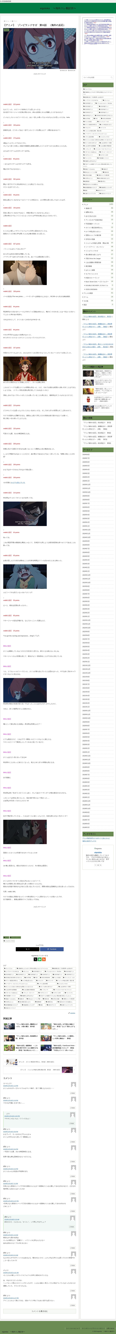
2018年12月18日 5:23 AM (11, 1219)
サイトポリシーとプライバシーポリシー (93, 1328)
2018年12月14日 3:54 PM (10, 1149)
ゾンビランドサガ (16, 937)
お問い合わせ (110, 1328)
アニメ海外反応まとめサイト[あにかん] (96, 838)
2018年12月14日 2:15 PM (10, 1100)
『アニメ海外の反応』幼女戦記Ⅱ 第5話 (96, 443)
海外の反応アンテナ (89, 841)
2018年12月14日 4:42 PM (10, 1169)
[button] (111, 77)
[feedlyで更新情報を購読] (40, 959)
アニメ (7, 937)
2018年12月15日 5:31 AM (10, 1255)
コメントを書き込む (40, 1311)
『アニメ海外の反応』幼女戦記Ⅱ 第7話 (96, 316)
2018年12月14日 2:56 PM (10, 1131)
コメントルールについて (73, 1328)
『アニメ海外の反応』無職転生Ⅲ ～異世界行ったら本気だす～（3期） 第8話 (97, 427)
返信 (73, 1093)
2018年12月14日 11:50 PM (12, 1116)
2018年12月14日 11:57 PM (11, 1201)
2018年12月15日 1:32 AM (10, 1235)
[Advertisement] (39, 88)
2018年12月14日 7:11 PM (10, 1183)
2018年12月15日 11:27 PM (11, 1298)
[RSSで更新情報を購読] (44, 959)
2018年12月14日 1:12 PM (10, 1085)
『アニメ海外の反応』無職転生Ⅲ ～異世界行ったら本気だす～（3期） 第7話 (97, 438)
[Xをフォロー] (35, 959)
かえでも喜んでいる (18, 482)
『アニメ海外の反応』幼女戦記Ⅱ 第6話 (96, 433)
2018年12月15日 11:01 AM (11, 1272)
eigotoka (98, 852)
